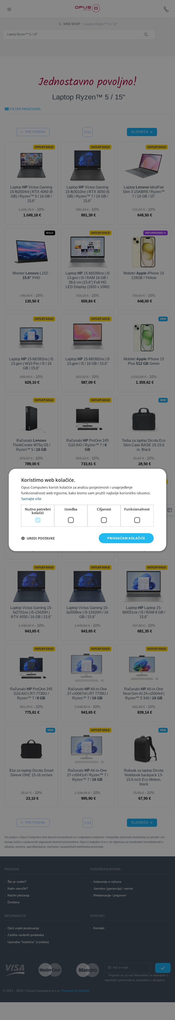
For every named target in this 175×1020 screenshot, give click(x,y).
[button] (38, 538)
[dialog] (87, 510)
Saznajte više (31, 498)
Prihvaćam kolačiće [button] (126, 538)
